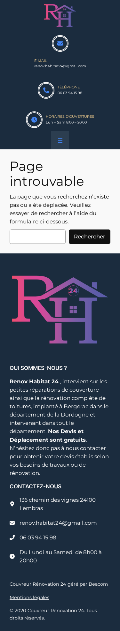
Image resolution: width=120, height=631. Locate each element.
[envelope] (60, 43)
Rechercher (89, 236)
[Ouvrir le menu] (60, 140)
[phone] (46, 90)
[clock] (34, 119)
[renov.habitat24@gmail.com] (53, 523)
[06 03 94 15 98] (33, 537)
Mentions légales (29, 597)
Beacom (98, 584)
